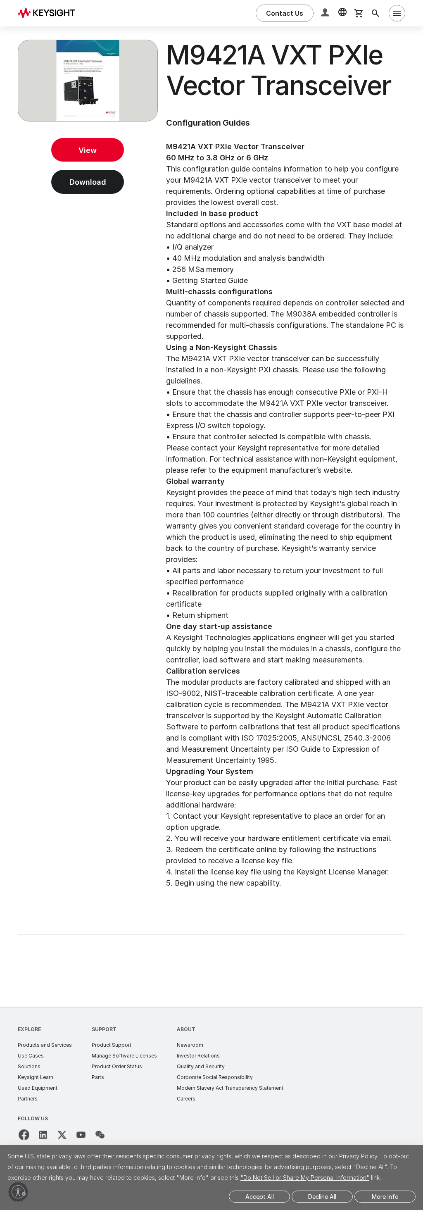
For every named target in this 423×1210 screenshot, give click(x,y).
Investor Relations (198, 1056)
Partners (28, 1099)
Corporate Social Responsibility (215, 1077)
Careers (186, 1099)
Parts (98, 1077)
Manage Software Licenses (124, 1056)
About (186, 1029)
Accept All (259, 1196)
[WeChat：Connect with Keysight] (100, 1135)
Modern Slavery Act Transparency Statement (230, 1088)
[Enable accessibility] (18, 1192)
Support (104, 1029)
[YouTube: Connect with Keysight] (81, 1135)
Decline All (322, 1196)
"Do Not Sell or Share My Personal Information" (304, 1177)
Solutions (29, 1066)
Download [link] (87, 182)
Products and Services (45, 1045)
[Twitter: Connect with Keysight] (62, 1135)
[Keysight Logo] (49, 13)
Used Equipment (37, 1088)
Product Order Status (117, 1066)
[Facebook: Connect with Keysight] (24, 1135)
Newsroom (190, 1045)
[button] (326, 13)
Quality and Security (201, 1066)
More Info (385, 1196)
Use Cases (31, 1056)
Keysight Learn (35, 1077)
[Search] (375, 13)
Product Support (111, 1045)
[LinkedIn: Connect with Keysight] (43, 1135)
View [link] (87, 150)
